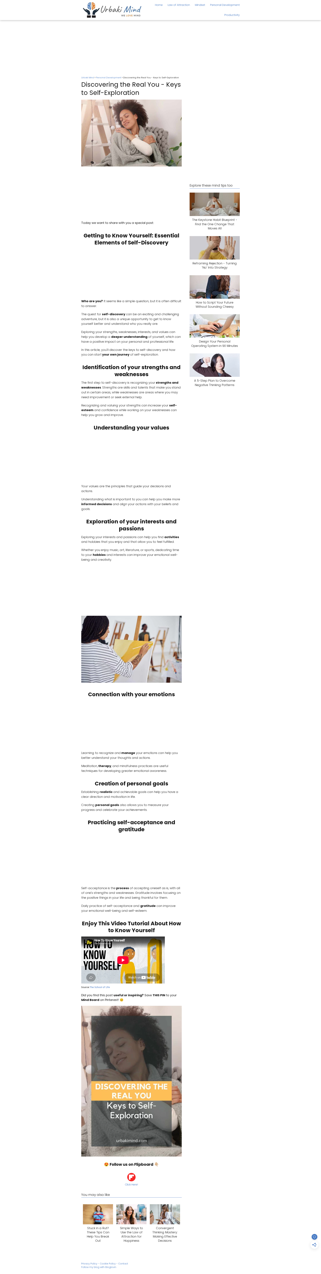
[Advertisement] (160, 48)
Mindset (200, 5)
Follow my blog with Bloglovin (98, 1267)
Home (159, 5)
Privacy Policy (89, 1263)
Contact (123, 1263)
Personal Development (225, 5)
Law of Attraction (179, 5)
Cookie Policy (108, 1263)
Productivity (232, 15)
